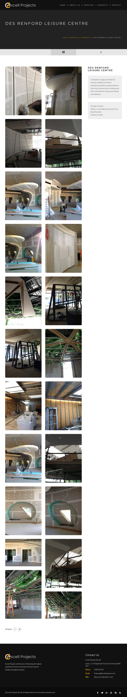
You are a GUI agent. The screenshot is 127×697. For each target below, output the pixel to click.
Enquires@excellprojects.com (104, 673)
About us (75, 5)
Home (62, 5)
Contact (116, 5)
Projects (103, 5)
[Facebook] (15, 629)
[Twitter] (19, 629)
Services (89, 5)
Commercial (86, 37)
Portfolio (74, 37)
